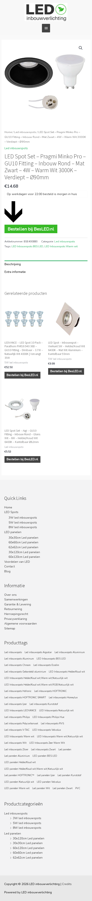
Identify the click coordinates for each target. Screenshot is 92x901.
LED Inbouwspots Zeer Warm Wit (47, 743)
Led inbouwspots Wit (15, 743)
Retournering (13, 609)
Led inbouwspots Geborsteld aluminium (25, 671)
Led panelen (64, 749)
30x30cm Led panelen (23, 538)
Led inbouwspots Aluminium (70, 652)
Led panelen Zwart (63, 788)
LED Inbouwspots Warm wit (61, 246)
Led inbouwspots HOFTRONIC (50, 691)
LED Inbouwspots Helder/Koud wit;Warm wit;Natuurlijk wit (36, 678)
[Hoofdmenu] (46, 28)
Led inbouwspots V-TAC (17, 730)
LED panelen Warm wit (17, 788)
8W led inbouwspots (23, 527)
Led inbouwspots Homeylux (63, 697)
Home (8, 132)
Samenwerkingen (16, 599)
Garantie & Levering (17, 604)
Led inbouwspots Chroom (17, 665)
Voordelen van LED (17, 562)
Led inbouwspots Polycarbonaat (21, 723)
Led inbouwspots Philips (17, 717)
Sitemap (9, 628)
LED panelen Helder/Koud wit (20, 762)
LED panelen (12, 532)
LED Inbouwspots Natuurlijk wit (56, 710)
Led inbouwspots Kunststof (44, 704)
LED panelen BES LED (45, 756)
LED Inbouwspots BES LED (27, 246)
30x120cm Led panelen (24, 552)
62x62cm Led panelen (23, 547)
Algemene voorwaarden (20, 624)
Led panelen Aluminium (17, 756)
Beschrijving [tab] (12, 264)
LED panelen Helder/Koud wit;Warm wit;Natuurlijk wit (33, 769)
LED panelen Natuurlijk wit (19, 782)
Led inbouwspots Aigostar (38, 652)
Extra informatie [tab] (15, 272)
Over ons (10, 595)
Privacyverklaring (15, 619)
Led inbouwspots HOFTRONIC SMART (25, 697)
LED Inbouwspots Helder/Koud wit (67, 671)
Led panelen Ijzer (46, 775)
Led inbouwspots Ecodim (46, 665)
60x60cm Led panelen (23, 542)
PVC (77, 788)
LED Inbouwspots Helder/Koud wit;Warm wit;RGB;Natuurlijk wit (39, 684)
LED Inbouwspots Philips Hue (48, 717)
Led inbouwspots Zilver (16, 749)
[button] (81, 48)
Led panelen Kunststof (69, 775)
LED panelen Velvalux (49, 782)
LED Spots (11, 512)
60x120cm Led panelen (24, 557)
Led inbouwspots (25, 132)
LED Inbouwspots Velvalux (46, 730)
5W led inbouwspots (23, 523)
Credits (67, 884)
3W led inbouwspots (23, 518)
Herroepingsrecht (16, 614)
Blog (7, 571)
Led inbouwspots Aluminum (19, 658)
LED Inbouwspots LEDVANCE (20, 710)
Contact (9, 566)
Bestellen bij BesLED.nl (31, 229)
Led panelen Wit (41, 788)
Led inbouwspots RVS (52, 723)
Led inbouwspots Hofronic (17, 691)
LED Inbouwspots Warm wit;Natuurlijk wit (60, 736)
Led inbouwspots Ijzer (15, 704)
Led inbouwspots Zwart (43, 749)
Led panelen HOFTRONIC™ (19, 775)
